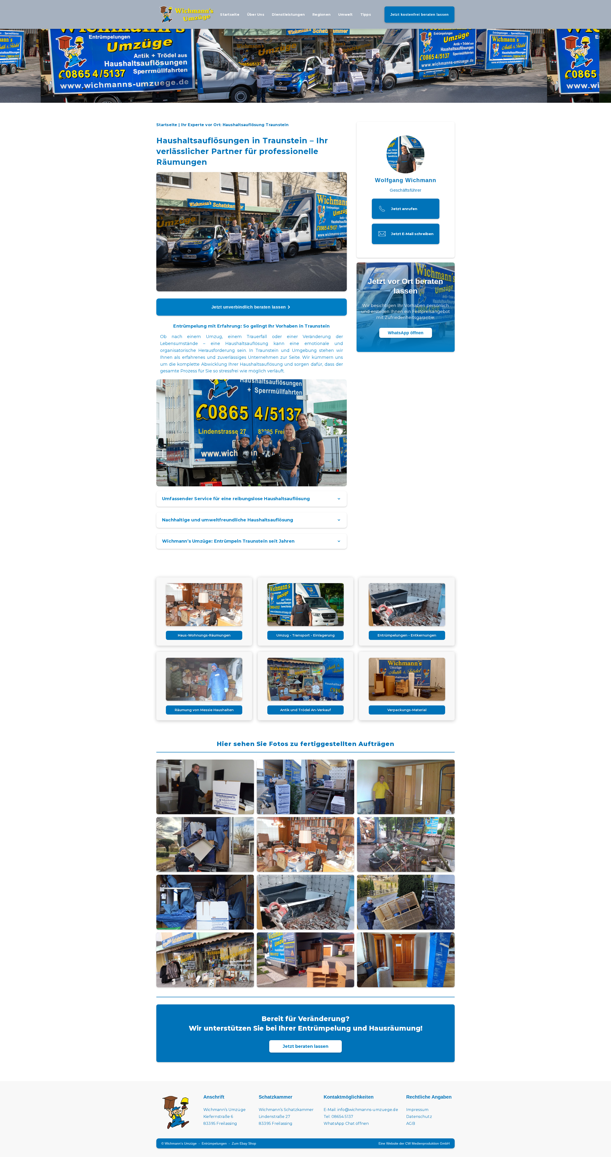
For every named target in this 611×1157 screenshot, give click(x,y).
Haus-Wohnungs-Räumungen (204, 635)
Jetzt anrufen (404, 208)
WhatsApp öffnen (405, 332)
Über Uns (255, 14)
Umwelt (345, 14)
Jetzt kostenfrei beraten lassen (419, 14)
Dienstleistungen (288, 14)
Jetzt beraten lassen (305, 1046)
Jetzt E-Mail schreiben (412, 233)
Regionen (321, 14)
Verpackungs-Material (407, 710)
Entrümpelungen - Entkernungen (407, 635)
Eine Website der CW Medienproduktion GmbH (414, 1143)
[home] (186, 14)
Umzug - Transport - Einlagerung (305, 635)
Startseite (229, 14)
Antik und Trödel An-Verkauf (305, 710)
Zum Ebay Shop (244, 1143)
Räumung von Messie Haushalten (204, 710)
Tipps (365, 14)
